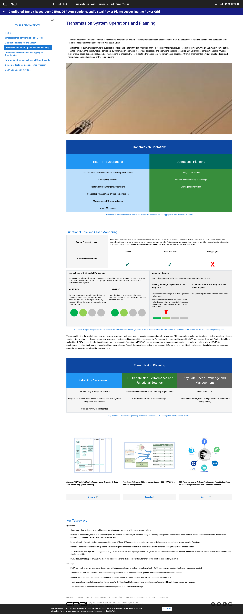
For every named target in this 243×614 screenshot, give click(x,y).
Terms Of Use (142, 597)
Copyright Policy (83, 597)
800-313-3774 (135, 602)
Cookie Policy (117, 597)
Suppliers (69, 597)
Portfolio (67, 4)
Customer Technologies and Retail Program (25, 65)
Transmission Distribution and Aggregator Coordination (24, 53)
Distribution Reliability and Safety (20, 43)
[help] (221, 4)
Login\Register (232, 4)
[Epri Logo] (10, 4)
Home (8, 33)
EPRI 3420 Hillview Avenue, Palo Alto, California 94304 (109, 602)
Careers (125, 4)
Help (153, 597)
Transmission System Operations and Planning (27, 48)
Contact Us (163, 597)
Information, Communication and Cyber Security (27, 60)
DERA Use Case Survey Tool (18, 70)
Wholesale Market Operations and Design (24, 38)
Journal (110, 4)
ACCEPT (167, 609)
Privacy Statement (101, 597)
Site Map (129, 597)
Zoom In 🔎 (93, 497)
